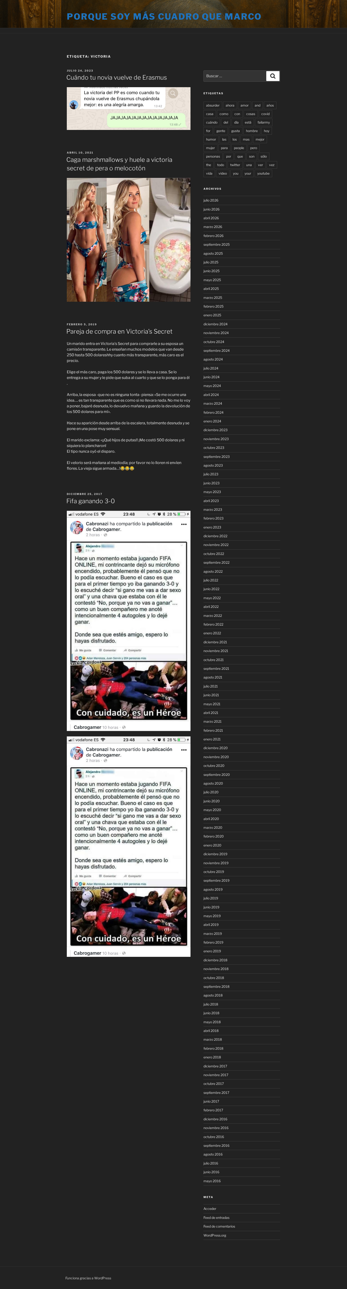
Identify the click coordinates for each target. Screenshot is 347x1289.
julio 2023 (210, 474)
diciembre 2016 (215, 1119)
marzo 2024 (212, 403)
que (240, 156)
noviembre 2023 (216, 439)
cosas (250, 114)
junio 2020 (211, 801)
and (257, 105)
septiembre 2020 (216, 775)
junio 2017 (211, 1101)
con (237, 114)
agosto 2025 (213, 253)
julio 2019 (210, 898)
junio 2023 (211, 483)
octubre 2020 (213, 766)
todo (220, 165)
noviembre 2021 (215, 651)
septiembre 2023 (216, 457)
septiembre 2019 (216, 880)
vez (272, 165)
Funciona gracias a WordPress (88, 1278)
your (248, 173)
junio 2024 (211, 377)
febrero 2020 (213, 836)
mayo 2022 (212, 598)
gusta (235, 131)
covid (265, 114)
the (208, 165)
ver (260, 165)
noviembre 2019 (216, 863)
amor (245, 105)
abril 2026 (211, 218)
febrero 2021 (213, 730)
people (239, 148)
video (223, 173)
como (224, 114)
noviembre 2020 (216, 757)
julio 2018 (210, 1004)
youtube (263, 173)
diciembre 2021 (215, 642)
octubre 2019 (213, 872)
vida (209, 173)
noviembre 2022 (216, 545)
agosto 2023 (213, 465)
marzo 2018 (212, 1039)
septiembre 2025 (216, 244)
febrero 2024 (213, 412)
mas (246, 139)
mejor (260, 139)
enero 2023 (212, 527)
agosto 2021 (212, 677)
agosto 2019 (213, 889)
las (224, 139)
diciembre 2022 (215, 536)
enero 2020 (212, 845)
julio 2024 (210, 368)
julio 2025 (210, 262)
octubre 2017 (213, 1084)
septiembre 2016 (216, 1145)
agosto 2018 (213, 995)
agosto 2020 (213, 783)
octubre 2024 (213, 342)
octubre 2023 (213, 448)
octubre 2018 (213, 978)
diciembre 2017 (215, 1066)
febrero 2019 (213, 942)
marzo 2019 (212, 934)
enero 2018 (212, 1057)
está (248, 122)
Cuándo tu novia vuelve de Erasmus (116, 77)
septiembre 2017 (216, 1093)
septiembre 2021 (216, 668)
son (251, 156)
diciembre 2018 (215, 960)
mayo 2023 (212, 492)
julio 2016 (210, 1163)
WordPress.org (214, 1235)
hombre (252, 131)
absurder (213, 105)
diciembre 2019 (215, 854)
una (249, 165)
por (228, 156)
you (235, 173)
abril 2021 (210, 713)
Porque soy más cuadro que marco (164, 16)
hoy (266, 131)
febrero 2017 (213, 1110)
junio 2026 (211, 209)
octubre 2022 (213, 554)
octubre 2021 (213, 660)
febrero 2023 (213, 518)
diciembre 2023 (215, 430)
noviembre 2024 (216, 333)
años (270, 105)
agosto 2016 (213, 1154)
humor (211, 139)
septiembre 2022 (216, 562)
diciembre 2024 (215, 324)
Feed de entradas (216, 1218)
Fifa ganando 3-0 (90, 501)
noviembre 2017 (215, 1075)
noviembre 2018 (216, 969)
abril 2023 (211, 501)
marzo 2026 (212, 227)
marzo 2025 (212, 298)
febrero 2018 (213, 1048)
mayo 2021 (211, 704)
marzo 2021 (212, 721)
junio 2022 (211, 589)
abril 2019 (211, 925)
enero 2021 (212, 739)
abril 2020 (211, 819)
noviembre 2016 (216, 1128)
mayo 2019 (212, 916)
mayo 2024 (212, 386)
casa (209, 114)
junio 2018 (211, 1013)
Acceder (209, 1209)
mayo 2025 (212, 280)
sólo (264, 156)
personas (213, 156)
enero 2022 (212, 633)
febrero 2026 (213, 236)
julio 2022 (210, 580)
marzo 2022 (212, 616)
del (226, 122)
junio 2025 (211, 271)
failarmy (264, 122)
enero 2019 (212, 951)
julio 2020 (211, 792)
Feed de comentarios (219, 1226)
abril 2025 (211, 289)
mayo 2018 (212, 1022)
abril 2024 (211, 395)
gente (220, 131)
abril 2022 (211, 607)
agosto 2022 (213, 571)
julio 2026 (210, 200)
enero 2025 (212, 315)
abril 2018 (211, 1031)
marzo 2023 (212, 509)
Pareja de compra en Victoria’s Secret (119, 331)
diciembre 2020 (215, 748)
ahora (230, 105)
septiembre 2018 (216, 986)
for (208, 131)
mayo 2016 (212, 1181)
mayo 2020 (212, 810)
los (235, 139)
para (224, 148)
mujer (210, 148)
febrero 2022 (213, 624)
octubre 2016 (213, 1137)
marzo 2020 (212, 827)
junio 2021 (211, 695)
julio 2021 (210, 686)
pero (253, 148)
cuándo (211, 122)
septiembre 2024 (216, 350)
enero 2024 (212, 421)
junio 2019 (211, 907)
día (236, 122)
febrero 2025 (213, 306)
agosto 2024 (213, 359)
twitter (235, 165)
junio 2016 (211, 1172)
